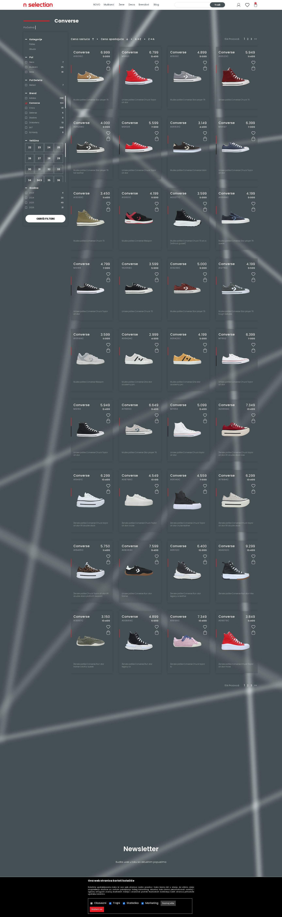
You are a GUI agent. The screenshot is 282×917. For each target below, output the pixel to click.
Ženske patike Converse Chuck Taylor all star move (236, 665)
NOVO (96, 4)
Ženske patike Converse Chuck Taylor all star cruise (139, 524)
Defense (33, 112)
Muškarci (109, 4)
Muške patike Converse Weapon (137, 241)
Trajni (116, 903)
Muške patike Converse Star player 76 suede (236, 242)
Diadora (33, 117)
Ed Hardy (33, 132)
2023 (31, 192)
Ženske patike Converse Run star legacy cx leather (185, 594)
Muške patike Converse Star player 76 (90, 99)
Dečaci (32, 85)
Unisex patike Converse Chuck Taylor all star (139, 101)
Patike (32, 44)
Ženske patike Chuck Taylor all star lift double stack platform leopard (91, 594)
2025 (31, 202)
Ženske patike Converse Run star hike (236, 593)
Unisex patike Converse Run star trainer (137, 594)
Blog (156, 4)
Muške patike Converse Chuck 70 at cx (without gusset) (188, 242)
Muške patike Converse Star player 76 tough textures (236, 312)
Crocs (32, 107)
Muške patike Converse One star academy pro (137, 383)
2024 (31, 197)
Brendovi (144, 4)
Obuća (32, 49)
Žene (121, 4)
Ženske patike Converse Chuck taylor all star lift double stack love (236, 453)
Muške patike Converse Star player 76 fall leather (90, 171)
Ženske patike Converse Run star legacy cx (137, 665)
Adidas (32, 98)
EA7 (30, 127)
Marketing (151, 903)
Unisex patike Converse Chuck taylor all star (187, 453)
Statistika (133, 903)
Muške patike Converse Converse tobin (188, 170)
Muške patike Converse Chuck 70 (89, 241)
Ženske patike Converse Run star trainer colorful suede (88, 665)
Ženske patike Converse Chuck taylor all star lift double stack (90, 524)
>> (255, 39)
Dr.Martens (34, 122)
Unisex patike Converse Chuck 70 (234, 99)
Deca (132, 4)
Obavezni (100, 903)
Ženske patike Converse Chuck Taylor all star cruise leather (187, 524)
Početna (29, 27)
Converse (34, 103)
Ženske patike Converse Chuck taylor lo (187, 665)
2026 (31, 207)
